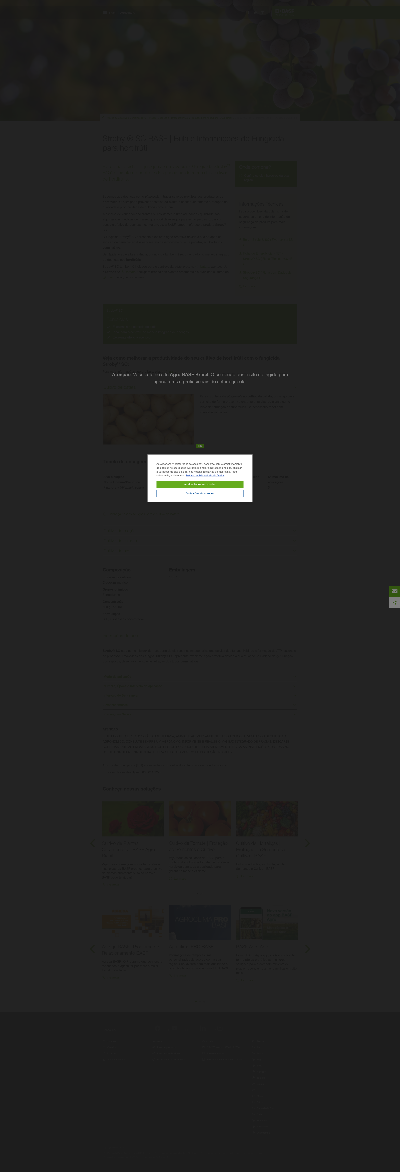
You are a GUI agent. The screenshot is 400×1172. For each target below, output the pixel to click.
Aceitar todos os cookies (200, 484)
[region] (200, 478)
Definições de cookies (200, 493)
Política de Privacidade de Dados (205, 475)
